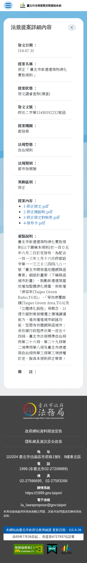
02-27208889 (56, 469)
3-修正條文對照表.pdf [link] (41, 217)
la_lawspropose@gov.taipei (43, 505)
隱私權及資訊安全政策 (43, 441)
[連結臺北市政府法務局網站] (43, 411)
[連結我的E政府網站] (52, 549)
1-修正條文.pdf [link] (35, 206)
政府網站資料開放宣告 (43, 431)
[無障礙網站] (29, 549)
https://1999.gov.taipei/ (43, 493)
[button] (72, 27)
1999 (23, 469)
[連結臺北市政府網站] (66, 550)
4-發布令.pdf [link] (34, 223)
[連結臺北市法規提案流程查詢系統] (40, 6)
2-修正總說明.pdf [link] (37, 211)
